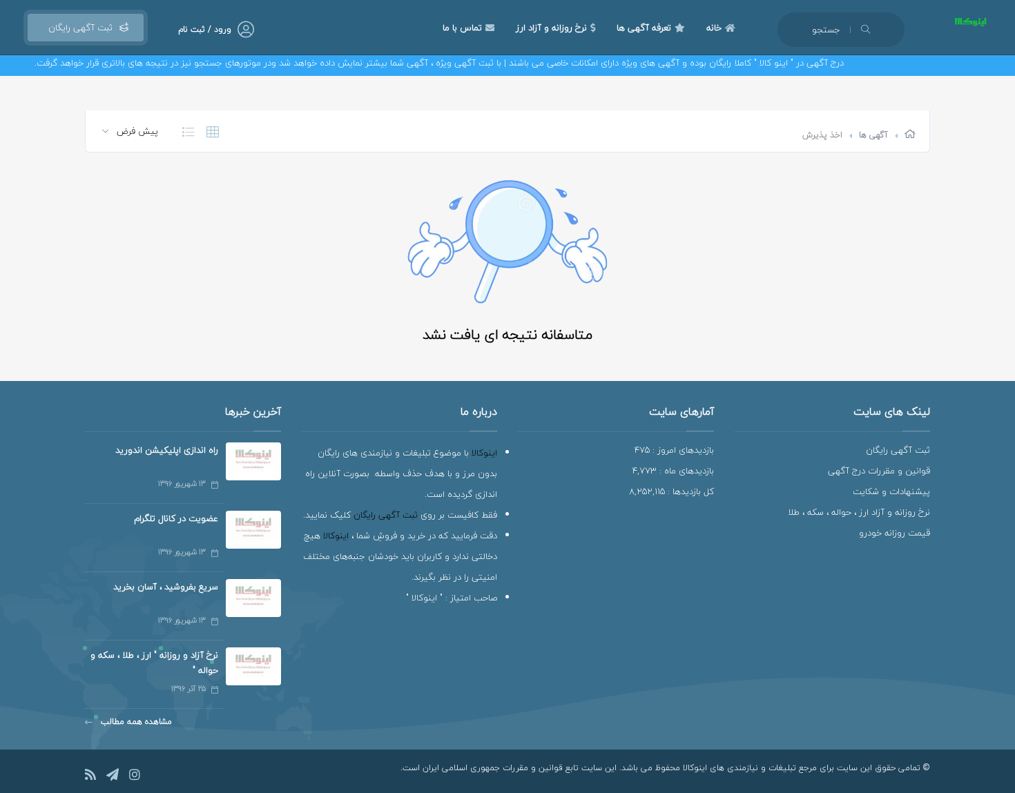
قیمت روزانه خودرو (894, 532)
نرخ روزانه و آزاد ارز (551, 27)
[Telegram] (112, 777)
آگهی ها (873, 135)
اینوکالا (484, 452)
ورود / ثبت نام (204, 29)
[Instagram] (134, 777)
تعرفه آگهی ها (644, 27)
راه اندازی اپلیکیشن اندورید (166, 450)
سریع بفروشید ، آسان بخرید (165, 586)
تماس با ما (462, 27)
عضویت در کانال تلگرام (176, 518)
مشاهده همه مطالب (135, 721)
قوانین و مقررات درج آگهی (879, 470)
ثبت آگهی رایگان (78, 27)
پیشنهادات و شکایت (891, 491)
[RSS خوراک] (90, 777)
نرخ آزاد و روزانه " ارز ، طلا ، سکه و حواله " (154, 662)
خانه (714, 27)
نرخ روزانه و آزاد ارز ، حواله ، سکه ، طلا (859, 512)
